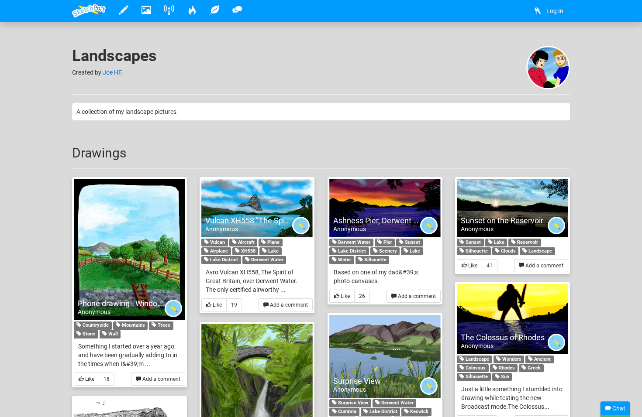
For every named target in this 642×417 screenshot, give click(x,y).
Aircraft (246, 242)
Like (89, 379)
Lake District (223, 260)
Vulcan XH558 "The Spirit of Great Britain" (276, 220)
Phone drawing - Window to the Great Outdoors (159, 303)
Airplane (218, 251)
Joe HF (112, 72)
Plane (273, 242)
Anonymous (94, 311)
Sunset (412, 242)
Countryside (95, 325)
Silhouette (375, 260)
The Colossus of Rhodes (503, 337)
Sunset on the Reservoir (502, 220)
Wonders (511, 359)
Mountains (133, 325)
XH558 (247, 251)
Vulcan (217, 242)
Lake (273, 251)
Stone (88, 334)
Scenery (387, 251)
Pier (387, 242)
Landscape (539, 251)
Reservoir (527, 242)
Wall (112, 334)
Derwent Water (266, 260)
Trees (163, 325)
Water (344, 260)
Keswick (418, 411)
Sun (504, 376)
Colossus (475, 368)
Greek (533, 368)
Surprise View (357, 381)
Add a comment (160, 379)
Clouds (508, 251)
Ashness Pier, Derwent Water (383, 220)
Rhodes (506, 368)
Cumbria (346, 411)
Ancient (542, 359)
